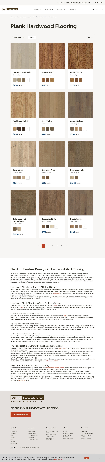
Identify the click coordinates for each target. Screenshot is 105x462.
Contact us (21, 380)
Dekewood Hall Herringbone (19, 220)
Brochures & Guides (33, 439)
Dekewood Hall (77, 170)
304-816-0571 (98, 2)
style (65, 315)
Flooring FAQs (31, 437)
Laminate (13, 437)
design (55, 305)
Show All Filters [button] (17, 37)
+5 (27, 177)
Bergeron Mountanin (22, 72)
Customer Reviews (68, 433)
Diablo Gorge (76, 219)
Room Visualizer (32, 431)
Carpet (12, 435)
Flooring (24, 17)
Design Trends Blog (33, 435)
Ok (86, 458)
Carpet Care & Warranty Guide (52, 432)
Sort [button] (89, 37)
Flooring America (15, 17)
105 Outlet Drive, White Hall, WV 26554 (29, 447)
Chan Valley (47, 121)
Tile (11, 439)
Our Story (65, 431)
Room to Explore (32, 433)
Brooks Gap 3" (48, 72)
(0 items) (102, 9)
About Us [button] (60, 9)
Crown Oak (18, 170)
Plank (31, 37)
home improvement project (55, 368)
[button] (93, 9)
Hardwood (30, 17)
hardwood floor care (51, 361)
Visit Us (60, 2)
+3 (56, 226)
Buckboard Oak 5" (21, 121)
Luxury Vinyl (14, 431)
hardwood (56, 293)
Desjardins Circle (49, 219)
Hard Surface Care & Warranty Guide (51, 435)
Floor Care (13, 441)
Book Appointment (21, 414)
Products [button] (36, 9)
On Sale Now (14, 443)
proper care (62, 348)
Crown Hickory (76, 121)
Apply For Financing (86, 438)
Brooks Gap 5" (76, 72)
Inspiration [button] (48, 9)
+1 (27, 80)
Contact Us (72, 9)
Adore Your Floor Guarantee (67, 436)
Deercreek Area (48, 170)
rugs (21, 307)
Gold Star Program (68, 438)
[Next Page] (66, 246)
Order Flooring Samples (87, 433)
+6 (84, 226)
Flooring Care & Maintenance (49, 439)
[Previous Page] (39, 246)
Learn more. (58, 459)
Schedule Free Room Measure (86, 436)
